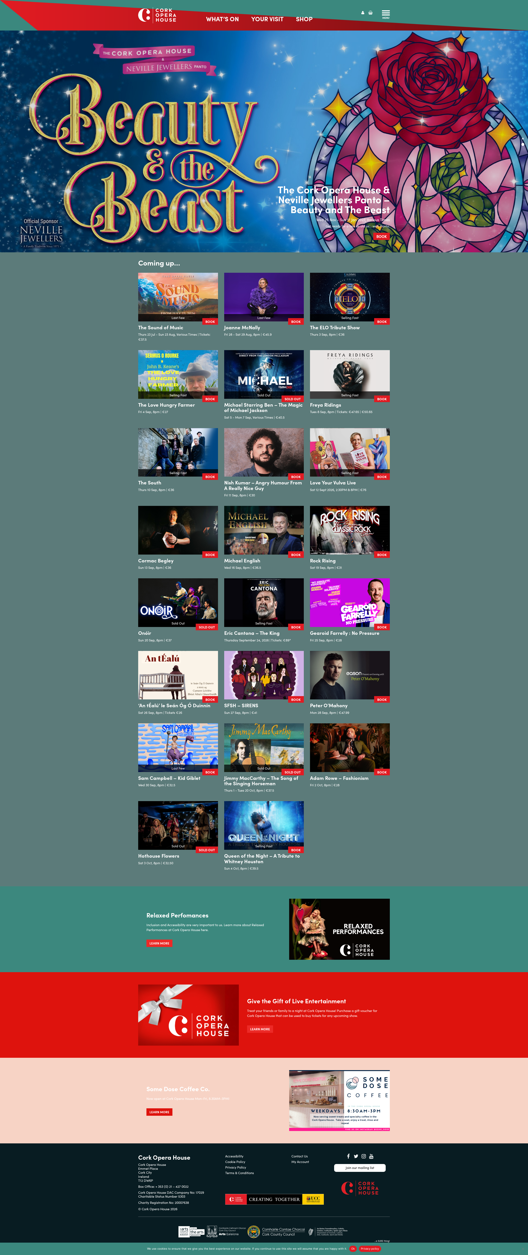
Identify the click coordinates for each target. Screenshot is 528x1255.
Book (381, 236)
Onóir (144, 632)
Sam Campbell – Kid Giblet (169, 777)
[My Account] (362, 12)
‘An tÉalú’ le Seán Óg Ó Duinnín (174, 705)
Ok (353, 1248)
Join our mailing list (360, 1167)
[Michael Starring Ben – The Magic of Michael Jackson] (264, 374)
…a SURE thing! (382, 1240)
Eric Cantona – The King (252, 632)
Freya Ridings (325, 404)
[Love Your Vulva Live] (350, 452)
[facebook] (348, 1156)
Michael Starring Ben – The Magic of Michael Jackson (263, 407)
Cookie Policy (235, 1161)
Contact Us (299, 1156)
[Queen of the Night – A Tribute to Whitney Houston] (264, 825)
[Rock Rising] (350, 530)
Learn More (159, 943)
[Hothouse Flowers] (178, 825)
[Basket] (370, 12)
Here (340, 226)
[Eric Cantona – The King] (264, 602)
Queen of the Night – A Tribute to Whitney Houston (262, 858)
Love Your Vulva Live (333, 482)
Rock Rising (323, 560)
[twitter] (356, 1156)
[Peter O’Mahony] (350, 675)
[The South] (178, 452)
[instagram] (363, 1156)
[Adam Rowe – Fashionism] (350, 747)
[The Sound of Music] (178, 297)
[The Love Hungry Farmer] (178, 374)
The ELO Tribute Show (335, 327)
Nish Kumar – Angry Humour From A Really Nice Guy (263, 485)
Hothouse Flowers (158, 855)
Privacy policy (370, 1248)
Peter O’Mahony (329, 705)
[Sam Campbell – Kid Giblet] (178, 747)
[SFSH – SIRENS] (264, 675)
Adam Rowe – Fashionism (339, 777)
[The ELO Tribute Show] (350, 297)
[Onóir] (178, 602)
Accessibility (234, 1156)
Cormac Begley (155, 560)
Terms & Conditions (239, 1173)
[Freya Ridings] (350, 374)
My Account (300, 1161)
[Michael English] (264, 530)
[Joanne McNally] (264, 297)
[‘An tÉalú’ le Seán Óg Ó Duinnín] (178, 675)
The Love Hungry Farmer (166, 404)
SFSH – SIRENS (241, 705)
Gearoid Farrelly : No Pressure (345, 632)
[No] (523, 1249)
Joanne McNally (242, 327)
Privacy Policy (235, 1167)
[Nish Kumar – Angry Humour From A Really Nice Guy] (264, 452)
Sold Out (293, 399)
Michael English (242, 560)
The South (149, 482)
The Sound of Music (160, 327)
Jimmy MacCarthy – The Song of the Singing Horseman (261, 780)
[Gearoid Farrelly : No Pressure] (350, 602)
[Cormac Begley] (178, 530)
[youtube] (371, 1156)
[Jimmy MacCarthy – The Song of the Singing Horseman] (264, 747)
